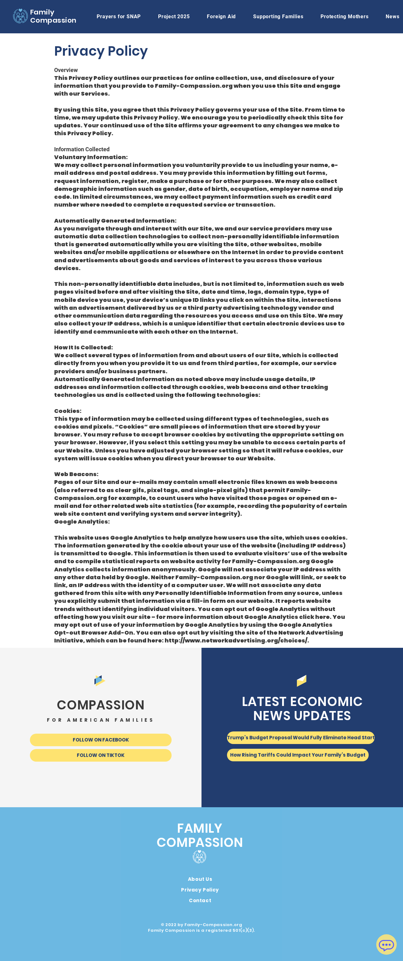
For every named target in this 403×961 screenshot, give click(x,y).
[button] (221, 16)
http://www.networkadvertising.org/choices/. (237, 640)
